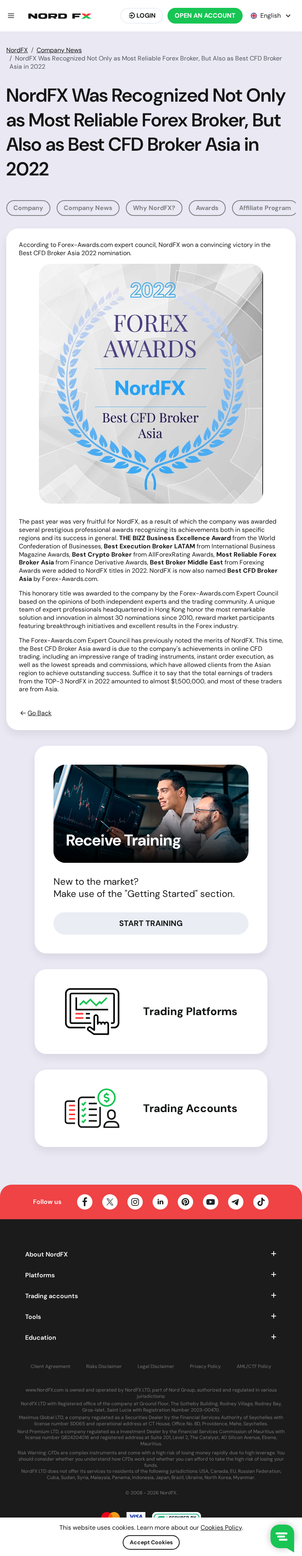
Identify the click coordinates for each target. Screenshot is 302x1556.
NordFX (17, 50)
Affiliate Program (265, 208)
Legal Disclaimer (156, 1367)
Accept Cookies (151, 1542)
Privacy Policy (205, 1367)
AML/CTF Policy (254, 1367)
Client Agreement (50, 1367)
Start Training (151, 923)
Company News (59, 50)
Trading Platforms (190, 1011)
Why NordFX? (154, 208)
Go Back (40, 713)
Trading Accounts (190, 1108)
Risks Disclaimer (104, 1367)
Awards (207, 208)
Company (28, 208)
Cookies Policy (221, 1527)
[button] (11, 15)
